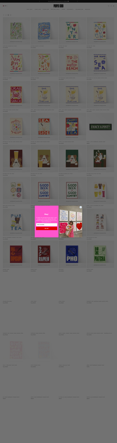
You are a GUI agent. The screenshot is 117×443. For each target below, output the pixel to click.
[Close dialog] (81, 207)
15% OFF (47, 228)
